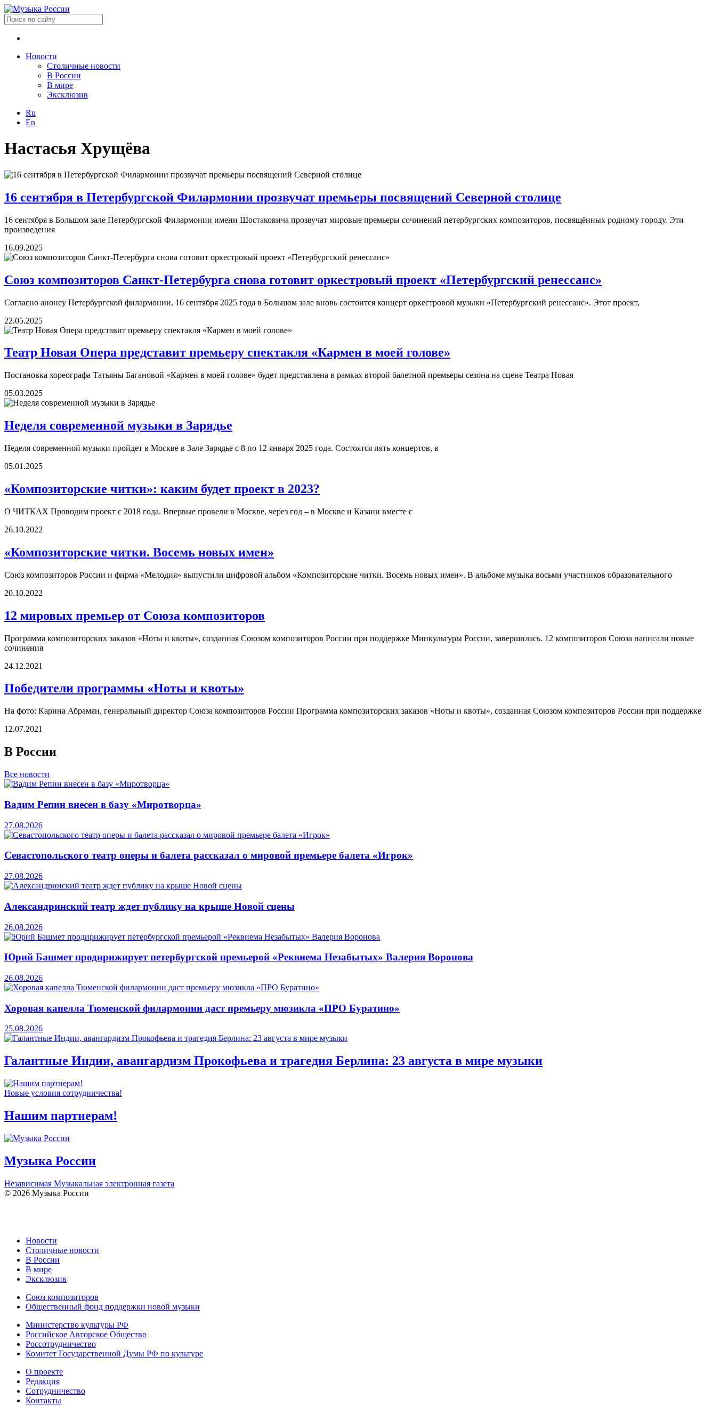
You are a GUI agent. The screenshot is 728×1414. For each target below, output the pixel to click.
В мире (60, 85)
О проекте (44, 1371)
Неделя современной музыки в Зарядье (118, 425)
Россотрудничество (61, 1343)
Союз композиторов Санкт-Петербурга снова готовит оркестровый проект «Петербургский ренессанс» (303, 280)
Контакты (43, 1400)
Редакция (43, 1381)
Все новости (27, 774)
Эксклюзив (67, 94)
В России (64, 75)
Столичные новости (83, 65)
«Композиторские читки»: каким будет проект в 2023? (162, 489)
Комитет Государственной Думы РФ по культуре (114, 1353)
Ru (31, 112)
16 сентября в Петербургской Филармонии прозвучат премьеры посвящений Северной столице (282, 197)
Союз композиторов (62, 1297)
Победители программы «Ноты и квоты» (124, 688)
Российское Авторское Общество (86, 1334)
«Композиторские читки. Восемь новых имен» (139, 552)
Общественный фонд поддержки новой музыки (113, 1306)
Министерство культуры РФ (77, 1324)
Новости (41, 56)
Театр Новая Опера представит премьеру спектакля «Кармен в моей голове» (227, 352)
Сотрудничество (55, 1390)
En (30, 122)
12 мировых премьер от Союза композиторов (134, 616)
